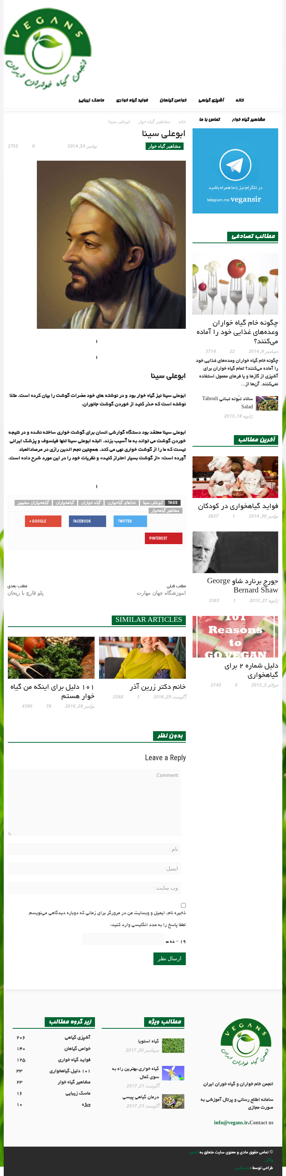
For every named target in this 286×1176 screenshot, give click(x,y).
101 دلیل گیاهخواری (53, 1071)
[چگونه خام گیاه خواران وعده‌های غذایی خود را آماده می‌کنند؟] (235, 284)
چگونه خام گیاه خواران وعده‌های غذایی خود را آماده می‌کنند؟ (237, 332)
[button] (10, 100)
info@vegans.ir (231, 1123)
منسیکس (242, 1168)
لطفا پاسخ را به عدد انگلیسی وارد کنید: (148, 925)
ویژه (53, 1105)
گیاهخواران (65, 502)
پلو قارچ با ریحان (25, 592)
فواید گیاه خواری (131, 100)
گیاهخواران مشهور (33, 502)
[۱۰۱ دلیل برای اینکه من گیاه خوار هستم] (51, 658)
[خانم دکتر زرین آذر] (142, 658)
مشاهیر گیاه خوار (248, 120)
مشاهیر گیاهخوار (165, 510)
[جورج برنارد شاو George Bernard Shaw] (235, 553)
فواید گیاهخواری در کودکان (238, 507)
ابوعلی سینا (153, 502)
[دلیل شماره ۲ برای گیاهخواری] (235, 637)
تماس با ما (209, 120)
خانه (239, 100)
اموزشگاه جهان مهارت (161, 592)
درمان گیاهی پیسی (141, 1097)
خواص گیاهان (172, 100)
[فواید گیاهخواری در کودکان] (235, 478)
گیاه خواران (91, 502)
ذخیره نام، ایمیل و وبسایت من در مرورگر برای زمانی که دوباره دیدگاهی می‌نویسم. (107, 913)
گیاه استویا (148, 1041)
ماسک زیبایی (91, 100)
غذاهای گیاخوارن (122, 502)
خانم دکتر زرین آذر (158, 687)
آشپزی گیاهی (210, 100)
